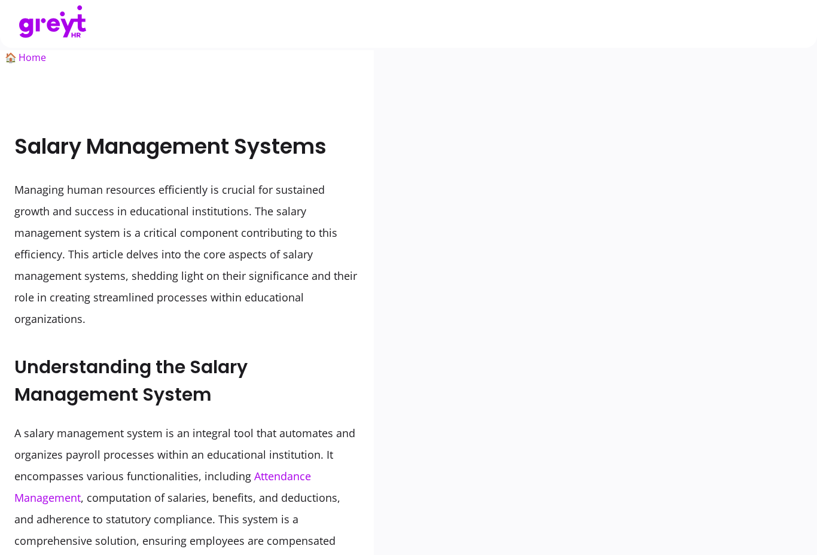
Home (32, 57)
